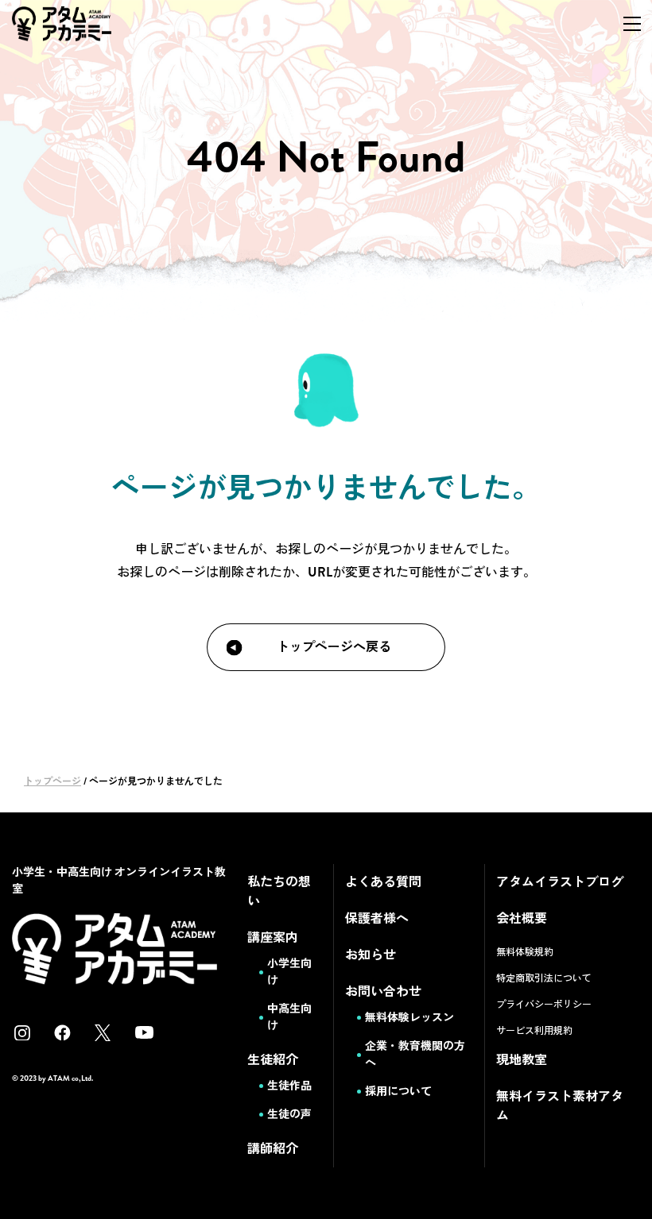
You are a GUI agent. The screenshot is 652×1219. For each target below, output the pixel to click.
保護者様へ (377, 918)
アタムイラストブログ (559, 882)
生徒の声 (289, 1114)
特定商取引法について (544, 978)
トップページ (52, 781)
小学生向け (289, 971)
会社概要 (521, 918)
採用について (398, 1091)
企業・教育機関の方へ (415, 1054)
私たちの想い (279, 891)
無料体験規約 (524, 952)
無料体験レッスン (409, 1017)
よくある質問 (383, 882)
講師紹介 (272, 1149)
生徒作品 (289, 1086)
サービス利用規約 (534, 1031)
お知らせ (370, 955)
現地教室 (521, 1060)
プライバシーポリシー (544, 1004)
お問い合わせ (383, 991)
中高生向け (289, 1017)
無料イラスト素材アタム (559, 1105)
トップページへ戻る (334, 647)
